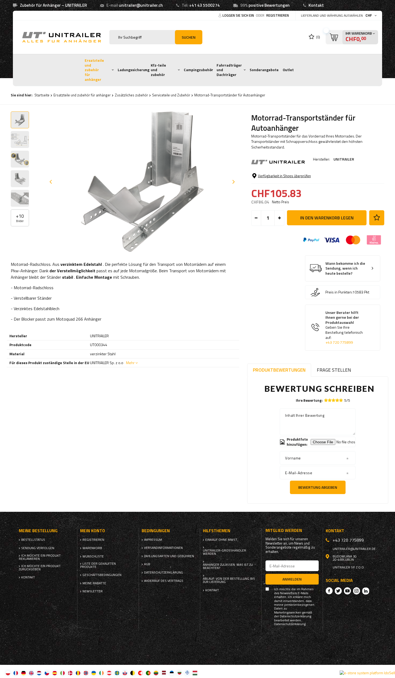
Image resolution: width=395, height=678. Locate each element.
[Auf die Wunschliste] (376, 217)
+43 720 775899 (339, 342)
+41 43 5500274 (204, 5)
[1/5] (326, 400)
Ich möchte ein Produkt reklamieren (40, 557)
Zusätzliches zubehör (131, 95)
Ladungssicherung (133, 69)
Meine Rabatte (94, 583)
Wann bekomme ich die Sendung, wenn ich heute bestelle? (345, 268)
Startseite (41, 95)
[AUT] (109, 672)
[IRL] (101, 672)
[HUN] (195, 672)
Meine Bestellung (38, 531)
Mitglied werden (283, 530)
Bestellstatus (33, 539)
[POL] (8, 672)
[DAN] (70, 672)
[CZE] (47, 672)
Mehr (130, 362)
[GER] (23, 672)
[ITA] (62, 672)
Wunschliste (93, 556)
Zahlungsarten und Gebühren (169, 556)
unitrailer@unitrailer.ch (141, 5)
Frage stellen (334, 370)
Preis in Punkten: (339, 292)
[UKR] (94, 672)
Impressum (153, 539)
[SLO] (125, 672)
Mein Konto (92, 531)
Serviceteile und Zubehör (171, 95)
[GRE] (187, 672)
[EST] (171, 672)
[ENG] (31, 672)
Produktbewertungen (279, 370)
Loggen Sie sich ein (238, 15)
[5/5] (341, 400)
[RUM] (78, 672)
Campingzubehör (198, 69)
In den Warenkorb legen (327, 218)
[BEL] (133, 672)
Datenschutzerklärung (163, 572)
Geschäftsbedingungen (101, 575)
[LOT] (164, 672)
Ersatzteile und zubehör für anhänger (94, 70)
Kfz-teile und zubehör (158, 70)
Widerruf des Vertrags (163, 580)
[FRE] (16, 672)
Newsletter (92, 591)
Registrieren (277, 15)
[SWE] (117, 672)
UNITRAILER (343, 159)
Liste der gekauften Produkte (98, 565)
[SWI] (140, 672)
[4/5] (337, 400)
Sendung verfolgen (37, 548)
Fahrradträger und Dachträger (229, 70)
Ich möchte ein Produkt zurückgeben (40, 567)
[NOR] (86, 672)
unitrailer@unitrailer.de (354, 548)
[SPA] (55, 672)
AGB (147, 564)
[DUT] (39, 672)
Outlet (288, 69)
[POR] (148, 672)
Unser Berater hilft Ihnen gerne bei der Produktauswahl (344, 327)
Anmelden (292, 579)
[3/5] (333, 400)
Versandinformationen (163, 547)
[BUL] (179, 672)
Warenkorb (92, 548)
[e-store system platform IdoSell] (367, 672)
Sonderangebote (264, 69)
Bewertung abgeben (317, 487)
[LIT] (156, 672)
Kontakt (316, 5)
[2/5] (330, 400)
